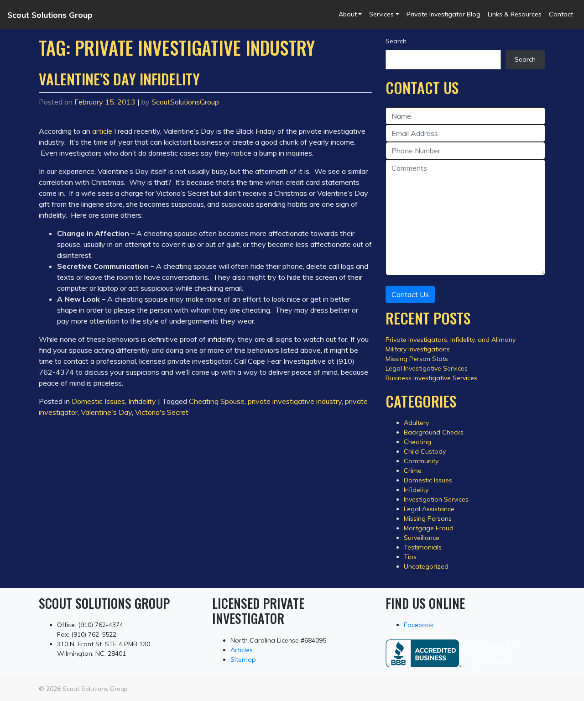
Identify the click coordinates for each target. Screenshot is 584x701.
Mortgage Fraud (429, 528)
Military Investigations (418, 349)
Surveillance (421, 538)
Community (421, 461)
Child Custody (425, 451)
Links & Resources (515, 14)
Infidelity (142, 401)
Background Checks (434, 432)
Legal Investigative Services (427, 368)
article (102, 131)
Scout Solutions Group (50, 15)
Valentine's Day (106, 412)
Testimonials (423, 547)
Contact (561, 14)
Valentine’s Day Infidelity (119, 78)
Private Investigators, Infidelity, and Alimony (451, 339)
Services (381, 14)
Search (396, 41)
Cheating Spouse (217, 401)
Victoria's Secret (161, 412)
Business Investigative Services (431, 378)
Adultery (416, 423)
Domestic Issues (98, 401)
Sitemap (243, 659)
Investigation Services (436, 499)
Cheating (417, 442)
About (348, 14)
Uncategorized (426, 566)
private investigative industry (295, 401)
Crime (413, 470)
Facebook (418, 625)
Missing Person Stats (417, 359)
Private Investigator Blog (443, 14)
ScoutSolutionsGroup (185, 101)
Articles (241, 650)
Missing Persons (428, 518)
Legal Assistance (429, 509)
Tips (410, 557)
